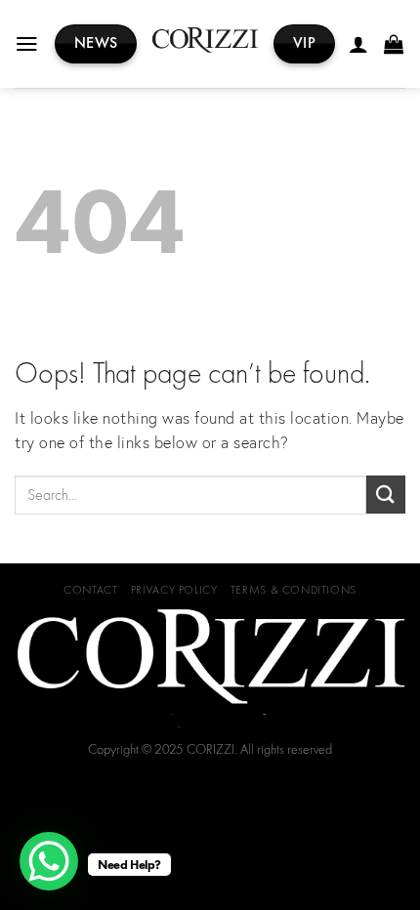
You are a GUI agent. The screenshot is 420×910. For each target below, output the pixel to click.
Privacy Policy (174, 590)
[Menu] (28, 44)
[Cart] (394, 43)
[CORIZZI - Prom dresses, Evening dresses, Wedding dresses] (205, 44)
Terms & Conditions (294, 590)
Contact (90, 590)
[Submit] (385, 495)
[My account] (359, 43)
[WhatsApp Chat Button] (49, 861)
